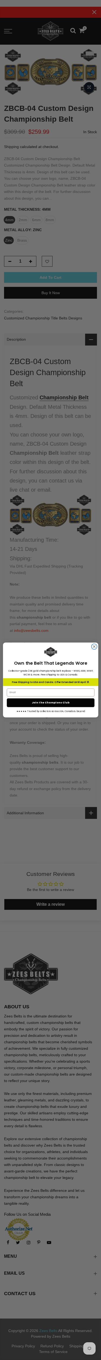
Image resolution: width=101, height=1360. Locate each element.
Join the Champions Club (50, 702)
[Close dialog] (94, 647)
